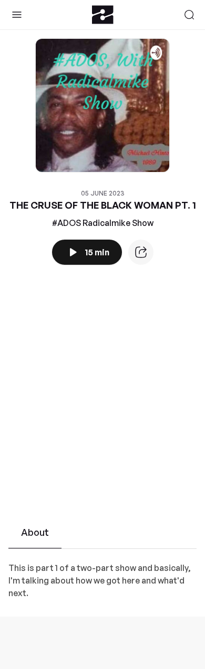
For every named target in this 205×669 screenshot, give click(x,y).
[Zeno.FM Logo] (103, 14)
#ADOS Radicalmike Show (102, 223)
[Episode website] (140, 252)
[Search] (189, 14)
